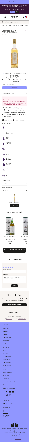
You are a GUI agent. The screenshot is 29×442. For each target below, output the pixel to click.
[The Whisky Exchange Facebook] (4, 403)
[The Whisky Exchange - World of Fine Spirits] (14, 17)
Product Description (8, 93)
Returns (4, 183)
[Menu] (2, 17)
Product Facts (6, 124)
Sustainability (6, 340)
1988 (7, 138)
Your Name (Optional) (7, 269)
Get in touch (9, 319)
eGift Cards (5, 353)
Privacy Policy (6, 375)
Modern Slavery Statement (9, 381)
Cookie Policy (6, 378)
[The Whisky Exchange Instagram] (9, 403)
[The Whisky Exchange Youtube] (12, 403)
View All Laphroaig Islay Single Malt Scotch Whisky (14, 250)
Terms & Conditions (7, 372)
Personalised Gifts (7, 356)
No (17, 11)
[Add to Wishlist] (25, 31)
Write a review (5, 274)
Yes (12, 11)
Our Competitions (7, 362)
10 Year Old (9, 133)
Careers (4, 343)
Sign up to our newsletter (14, 304)
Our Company (6, 328)
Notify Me (14, 87)
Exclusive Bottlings (7, 359)
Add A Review (5, 265)
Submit (14, 285)
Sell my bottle (14, 205)
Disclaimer (5, 190)
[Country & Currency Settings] (26, 17)
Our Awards (5, 334)
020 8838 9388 (22, 319)
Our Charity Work (7, 337)
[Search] (2, 22)
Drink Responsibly (7, 187)
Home (2, 25)
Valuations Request (7, 365)
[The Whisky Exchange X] (7, 403)
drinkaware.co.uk (18, 439)
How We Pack (6, 180)
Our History (5, 331)
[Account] (5, 17)
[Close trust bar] (27, 2)
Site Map (5, 350)
